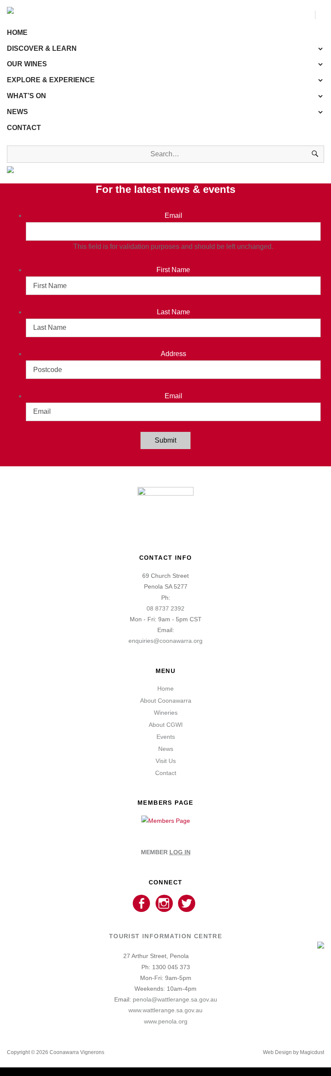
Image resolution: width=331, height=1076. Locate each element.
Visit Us (166, 760)
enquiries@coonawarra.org (165, 640)
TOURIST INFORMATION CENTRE (165, 936)
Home (17, 32)
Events (165, 736)
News (17, 111)
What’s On (26, 95)
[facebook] (141, 903)
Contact (24, 127)
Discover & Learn (42, 48)
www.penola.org (165, 1021)
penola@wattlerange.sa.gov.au (175, 999)
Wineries (166, 712)
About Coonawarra (165, 700)
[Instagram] (164, 903)
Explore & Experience (51, 80)
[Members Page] (165, 820)
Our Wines (27, 64)
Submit (165, 440)
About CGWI (166, 724)
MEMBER (165, 852)
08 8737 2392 (165, 608)
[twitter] (186, 903)
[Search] (315, 154)
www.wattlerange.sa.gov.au (165, 1010)
